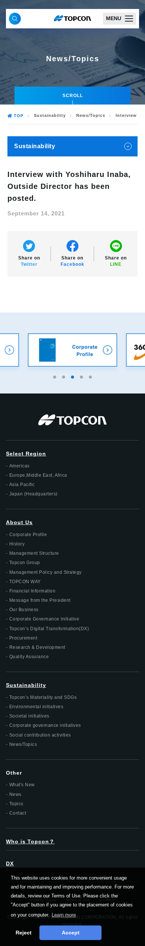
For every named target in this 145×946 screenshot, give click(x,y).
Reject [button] (24, 933)
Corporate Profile (28, 534)
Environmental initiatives (36, 706)
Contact (17, 813)
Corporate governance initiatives (45, 725)
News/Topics (90, 115)
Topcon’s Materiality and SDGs (43, 697)
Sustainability (50, 115)
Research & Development (37, 647)
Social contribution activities (40, 735)
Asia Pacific (22, 484)
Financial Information (32, 591)
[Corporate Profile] (72, 350)
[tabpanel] (72, 350)
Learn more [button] (64, 915)
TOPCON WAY (25, 581)
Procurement (23, 638)
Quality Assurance (29, 656)
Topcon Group (24, 562)
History (17, 544)
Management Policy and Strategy (45, 572)
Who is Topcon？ (30, 841)
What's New (22, 784)
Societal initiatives (29, 716)
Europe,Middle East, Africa (38, 475)
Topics (16, 803)
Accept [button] (71, 933)
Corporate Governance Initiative (44, 619)
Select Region (26, 454)
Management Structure (34, 553)
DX (10, 863)
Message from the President (40, 600)
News (15, 794)
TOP (18, 115)
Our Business (24, 609)
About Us (19, 522)
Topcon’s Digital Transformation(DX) (49, 628)
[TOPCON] (72, 18)
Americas (19, 466)
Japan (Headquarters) (33, 494)
